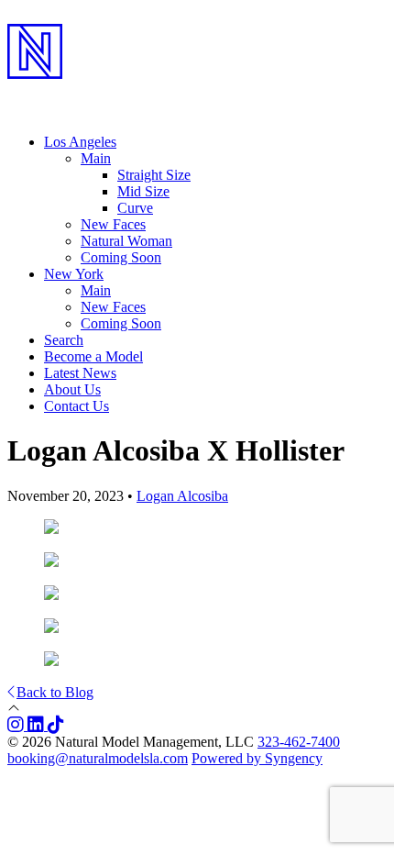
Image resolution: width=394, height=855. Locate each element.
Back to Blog (54, 692)
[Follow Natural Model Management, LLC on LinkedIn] (37, 725)
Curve (135, 208)
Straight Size (154, 175)
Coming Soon (121, 257)
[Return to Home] (197, 92)
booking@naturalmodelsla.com (97, 758)
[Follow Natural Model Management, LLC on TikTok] (56, 725)
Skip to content (50, 15)
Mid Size (143, 191)
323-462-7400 (298, 742)
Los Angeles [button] (80, 142)
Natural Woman (126, 241)
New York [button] (74, 274)
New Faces (113, 224)
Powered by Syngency (257, 758)
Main (96, 290)
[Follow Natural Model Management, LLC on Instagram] (17, 725)
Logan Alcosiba (182, 496)
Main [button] (96, 158)
